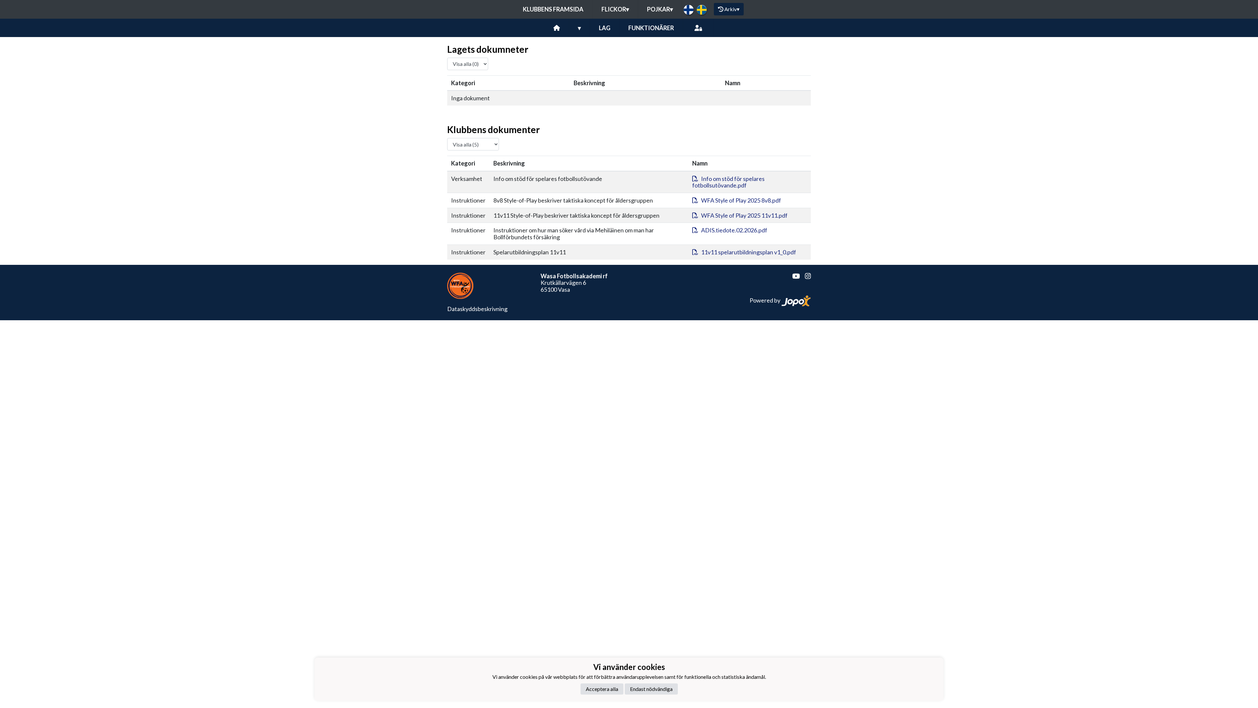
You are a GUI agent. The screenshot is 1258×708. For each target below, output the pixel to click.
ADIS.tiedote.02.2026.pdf (734, 230)
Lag (604, 27)
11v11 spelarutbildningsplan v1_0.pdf (748, 252)
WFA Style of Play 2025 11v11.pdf (744, 215)
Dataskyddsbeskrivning (477, 308)
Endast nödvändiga (651, 689)
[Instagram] (805, 276)
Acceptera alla (602, 689)
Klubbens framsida (553, 9)
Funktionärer (651, 27)
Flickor (615, 9)
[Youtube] (793, 276)
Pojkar (660, 9)
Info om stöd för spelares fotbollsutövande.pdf (728, 182)
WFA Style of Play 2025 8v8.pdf (741, 200)
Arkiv (731, 9)
